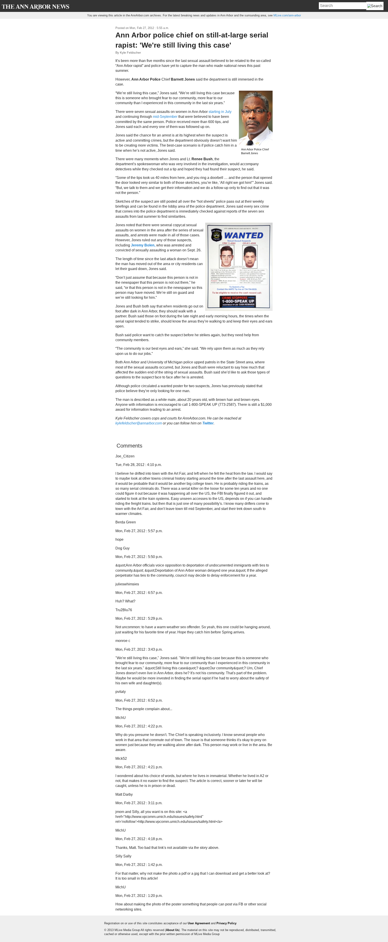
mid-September (165, 117)
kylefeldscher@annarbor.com (138, 423)
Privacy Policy (226, 923)
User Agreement (199, 923)
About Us (172, 930)
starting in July (220, 112)
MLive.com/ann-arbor (287, 15)
